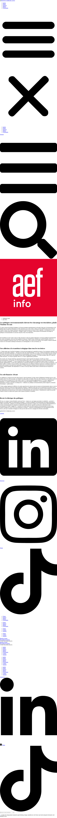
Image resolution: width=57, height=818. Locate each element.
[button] (28, 67)
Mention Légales (3, 638)
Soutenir (4, 631)
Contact (4, 630)
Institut (4, 3)
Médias (4, 6)
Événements (5, 8)
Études (4, 4)
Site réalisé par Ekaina (5, 639)
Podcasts (5, 5)
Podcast (4, 617)
